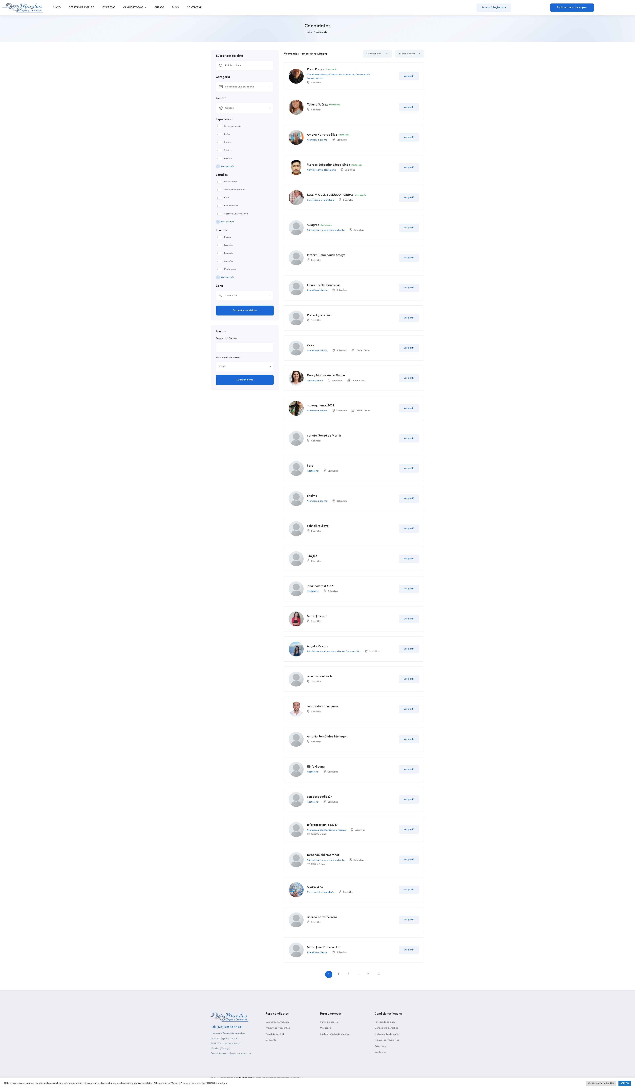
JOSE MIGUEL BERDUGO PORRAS (330, 194)
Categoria (223, 77)
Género (221, 98)
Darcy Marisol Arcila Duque (326, 375)
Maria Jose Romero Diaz (324, 947)
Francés (228, 245)
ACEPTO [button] (624, 1083)
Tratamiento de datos (387, 1034)
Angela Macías (317, 646)
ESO (226, 198)
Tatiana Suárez (317, 104)
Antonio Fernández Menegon (327, 736)
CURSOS (159, 7)
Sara (310, 465)
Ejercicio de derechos (386, 1028)
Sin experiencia (232, 126)
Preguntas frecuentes (277, 1028)
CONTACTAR (194, 7)
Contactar (380, 1052)
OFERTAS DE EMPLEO (81, 7)
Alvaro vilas (315, 887)
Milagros (313, 225)
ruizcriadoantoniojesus (323, 706)
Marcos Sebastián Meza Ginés (328, 164)
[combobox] (245, 87)
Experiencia (224, 119)
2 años (228, 142)
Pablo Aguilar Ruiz (319, 315)
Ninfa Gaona (316, 766)
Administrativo (315, 170)
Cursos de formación (277, 1022)
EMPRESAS (108, 7)
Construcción (363, 74)
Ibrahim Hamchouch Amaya (326, 255)
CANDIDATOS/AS (133, 7)
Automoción (335, 74)
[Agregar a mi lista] (392, 76)
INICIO (57, 7)
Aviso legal (380, 1046)
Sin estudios (230, 182)
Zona (219, 285)
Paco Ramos (316, 69)
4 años (228, 158)
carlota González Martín (324, 435)
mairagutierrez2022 (320, 405)
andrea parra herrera (322, 917)
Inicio (310, 32)
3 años (228, 150)
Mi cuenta (270, 1040)
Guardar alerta (244, 380)
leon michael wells (319, 676)
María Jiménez (317, 616)
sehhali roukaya (318, 525)
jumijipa (312, 556)
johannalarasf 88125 (321, 586)
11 (368, 974)
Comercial (348, 74)
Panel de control (274, 1034)
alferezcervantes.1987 (322, 824)
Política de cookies (385, 1022)
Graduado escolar (234, 189)
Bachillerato (231, 206)
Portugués (230, 269)
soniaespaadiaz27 (319, 796)
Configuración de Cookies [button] (601, 1083)
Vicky (310, 345)
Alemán (228, 261)
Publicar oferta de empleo (572, 7)
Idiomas (221, 230)
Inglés (227, 237)
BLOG (175, 7)
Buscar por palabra (229, 55)
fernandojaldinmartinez (323, 855)
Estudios (222, 174)
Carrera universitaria (236, 214)
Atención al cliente (317, 74)
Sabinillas (316, 83)
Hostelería (330, 170)
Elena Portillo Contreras (323, 285)
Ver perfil (409, 76)
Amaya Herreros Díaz (322, 134)
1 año (227, 134)
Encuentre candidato (245, 310)
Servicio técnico (315, 78)
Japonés (228, 253)
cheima (312, 495)
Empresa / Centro (226, 338)
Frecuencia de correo (228, 357)
